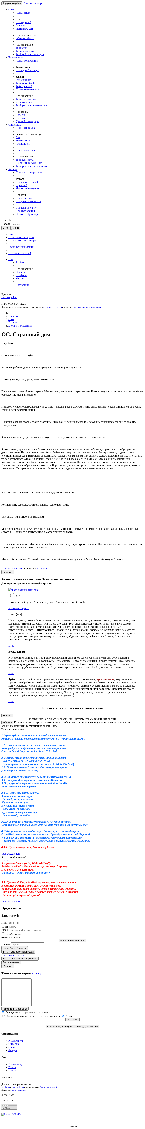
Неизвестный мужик (18, 608)
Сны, (11, 9)
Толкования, (15, 57)
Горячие (20, 25)
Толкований (23, 140)
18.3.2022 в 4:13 (11, 853)
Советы (20, 114)
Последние (23, 22)
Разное (12, 169)
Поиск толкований (27, 60)
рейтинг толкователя (31, 105)
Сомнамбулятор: (32, 3)
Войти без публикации (14, 948)
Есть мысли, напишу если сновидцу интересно (72, 1026)
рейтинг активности (31, 166)
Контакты (21, 278)
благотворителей (48, 1087)
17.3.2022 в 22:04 (11, 568)
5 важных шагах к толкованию (87, 307)
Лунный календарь (27, 121)
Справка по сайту (26, 207)
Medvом (5, 1087)
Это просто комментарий (21, 1016)
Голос (4, 732)
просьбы (25, 82)
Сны (11, 319)
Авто (68, 1016)
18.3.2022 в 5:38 (11, 901)
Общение (21, 272)
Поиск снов (23, 12)
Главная (13, 316)
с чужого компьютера (22, 240)
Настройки (22, 284)
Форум (12, 1050)
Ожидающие (24, 79)
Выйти (20, 262)
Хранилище (15, 1064)
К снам (25, 102)
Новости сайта (25, 198)
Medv (11, 645)
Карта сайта (15, 1040)
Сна (18, 137)
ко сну (36, 973)
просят (24, 86)
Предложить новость (28, 201)
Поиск (12, 1067)
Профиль (21, 275)
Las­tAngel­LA (9, 297)
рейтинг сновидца (30, 54)
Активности (23, 143)
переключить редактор (15, 1008)
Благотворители (25, 150)
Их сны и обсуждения (29, 162)
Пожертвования (25, 210)
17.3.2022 (42, 568)
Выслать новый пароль (72, 940)
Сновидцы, (15, 124)
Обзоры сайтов (25, 38)
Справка (13, 1043)
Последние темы (27, 182)
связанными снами (52, 307)
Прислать (14, 1070)
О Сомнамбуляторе (27, 214)
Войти (6, 228)
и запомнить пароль (21, 237)
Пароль (5, 223)
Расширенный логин (21, 246)
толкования (26, 98)
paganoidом (18, 1087)
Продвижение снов (27, 89)
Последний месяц (27, 70)
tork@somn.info (20, 1090)
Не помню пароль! (19, 253)
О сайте (13, 1047)
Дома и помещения (20, 325)
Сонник (20, 118)
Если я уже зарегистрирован (18, 951)
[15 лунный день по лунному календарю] (72, 589)
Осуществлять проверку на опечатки (27, 1012)
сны (21, 47)
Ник (4, 220)
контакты (25, 159)
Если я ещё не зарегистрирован (20, 958)
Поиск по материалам (29, 172)
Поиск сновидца (26, 127)
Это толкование (51, 1016)
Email (4, 929)
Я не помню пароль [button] (13, 955)
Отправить (72, 1019)
